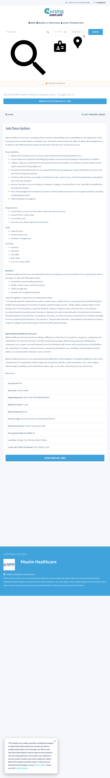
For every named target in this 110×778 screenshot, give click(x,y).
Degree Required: (15, 397)
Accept (54, 741)
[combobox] (59, 32)
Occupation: (13, 383)
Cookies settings (21, 768)
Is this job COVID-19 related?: (21, 447)
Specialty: (12, 390)
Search (95, 32)
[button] (9, 114)
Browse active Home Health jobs (55, 101)
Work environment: (16, 426)
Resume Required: (16, 411)
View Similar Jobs (55, 458)
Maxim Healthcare (39, 561)
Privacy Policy (40, 765)
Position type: (14, 418)
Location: (12, 440)
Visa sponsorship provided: (20, 433)
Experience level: (15, 404)
